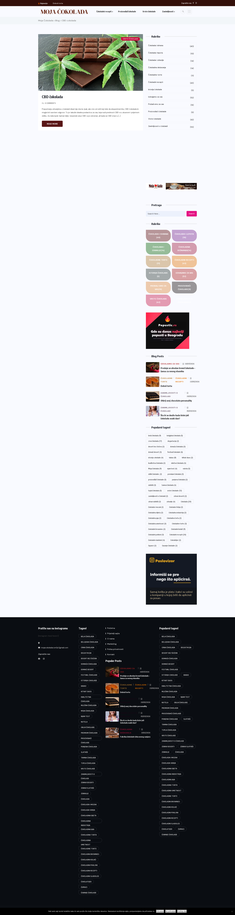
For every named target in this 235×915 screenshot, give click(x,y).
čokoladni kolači (178, 529)
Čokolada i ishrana (171, 46)
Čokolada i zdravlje (171, 60)
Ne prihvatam (170, 911)
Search (192, 213)
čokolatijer (175, 540)
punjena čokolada (180, 479)
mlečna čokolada (178, 463)
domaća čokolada (177, 446)
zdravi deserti (180, 496)
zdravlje (171, 501)
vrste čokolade (174, 490)
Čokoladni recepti (104, 11)
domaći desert (155, 452)
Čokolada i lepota (171, 53)
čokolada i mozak (155, 507)
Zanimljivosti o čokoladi (171, 126)
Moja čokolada (154, 468)
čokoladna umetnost (157, 523)
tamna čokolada (169, 485)
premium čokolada (176, 474)
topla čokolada (155, 490)
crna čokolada (155, 441)
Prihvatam (160, 911)
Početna (111, 628)
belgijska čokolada (175, 435)
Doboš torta (58, 3)
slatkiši (152, 485)
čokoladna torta (174, 518)
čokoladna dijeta (155, 512)
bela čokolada (154, 435)
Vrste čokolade (149, 11)
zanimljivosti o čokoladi (158, 496)
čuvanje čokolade (169, 545)
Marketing (112, 644)
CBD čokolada (52, 96)
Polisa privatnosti (115, 649)
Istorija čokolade (171, 90)
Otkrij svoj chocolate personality (176, 400)
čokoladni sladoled (156, 540)
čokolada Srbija (176, 507)
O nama (110, 638)
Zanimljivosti (167, 11)
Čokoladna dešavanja (171, 68)
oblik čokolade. (155, 474)
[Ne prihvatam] (232, 911)
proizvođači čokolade (157, 479)
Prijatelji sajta (113, 633)
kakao (172, 457)
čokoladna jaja (154, 518)
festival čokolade (175, 452)
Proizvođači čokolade (127, 11)
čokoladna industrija (177, 512)
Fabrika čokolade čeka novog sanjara (135, 737)
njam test (172, 468)
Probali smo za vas (171, 104)
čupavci (152, 545)
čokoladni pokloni (156, 534)
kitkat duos (187, 457)
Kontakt (111, 654)
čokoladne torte (179, 523)
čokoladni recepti (178, 534)
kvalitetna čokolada (156, 463)
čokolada (186, 501)
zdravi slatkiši (154, 501)
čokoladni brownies (156, 529)
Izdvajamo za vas (171, 97)
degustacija (173, 441)
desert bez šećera (156, 446)
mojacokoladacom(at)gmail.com (54, 647)
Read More (52, 124)
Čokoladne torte (171, 75)
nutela (186, 468)
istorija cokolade (155, 457)
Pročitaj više (182, 911)
